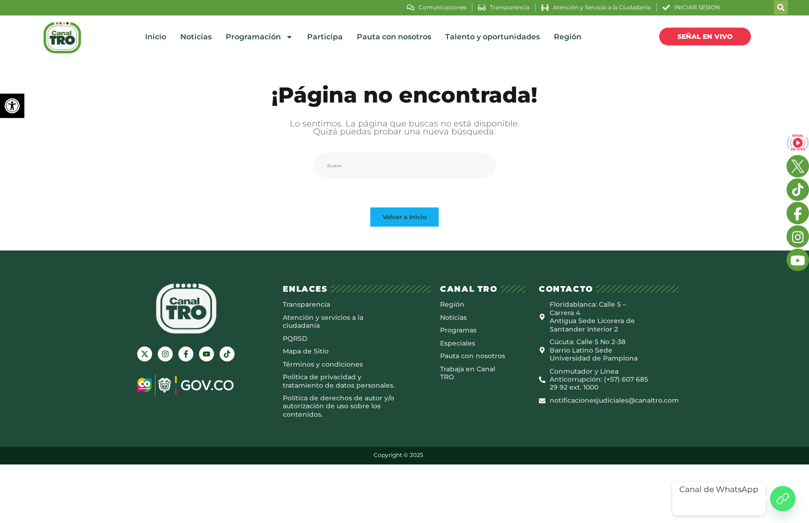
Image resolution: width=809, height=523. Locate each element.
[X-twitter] (144, 353)
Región (567, 36)
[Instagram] (165, 353)
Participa (325, 36)
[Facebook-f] (185, 353)
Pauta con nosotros (394, 36)
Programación (253, 36)
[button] (12, 106)
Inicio (155, 36)
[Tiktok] (227, 353)
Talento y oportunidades (492, 36)
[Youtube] (206, 353)
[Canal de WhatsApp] (782, 498)
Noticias (196, 36)
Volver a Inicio (404, 217)
